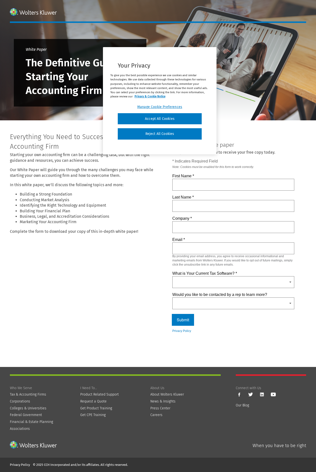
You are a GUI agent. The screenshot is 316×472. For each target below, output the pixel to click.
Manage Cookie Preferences (159, 107)
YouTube (273, 394)
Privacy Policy (181, 331)
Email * (178, 239)
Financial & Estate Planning (31, 422)
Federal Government (26, 415)
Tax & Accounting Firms (28, 394)
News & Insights (163, 401)
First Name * (183, 176)
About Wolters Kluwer (167, 394)
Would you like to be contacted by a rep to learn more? (219, 294)
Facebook (239, 394)
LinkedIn (261, 394)
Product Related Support (99, 394)
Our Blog (242, 405)
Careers (156, 415)
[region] (160, 100)
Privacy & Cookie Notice (150, 96)
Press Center (160, 408)
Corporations (20, 401)
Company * (182, 218)
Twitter (250, 394)
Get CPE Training (93, 415)
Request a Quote (93, 401)
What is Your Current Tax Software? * (204, 273)
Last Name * (183, 197)
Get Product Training (96, 408)
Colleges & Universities (28, 408)
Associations (20, 429)
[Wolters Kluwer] (34, 12)
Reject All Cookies (159, 134)
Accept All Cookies (160, 119)
